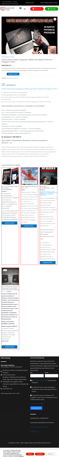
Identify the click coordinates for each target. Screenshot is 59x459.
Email (46, 372)
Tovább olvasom (29, 226)
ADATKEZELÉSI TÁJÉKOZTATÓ (39, 418)
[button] (20, 8)
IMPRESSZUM (34, 431)
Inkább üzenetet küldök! (37, 403)
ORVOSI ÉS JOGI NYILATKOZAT (39, 427)
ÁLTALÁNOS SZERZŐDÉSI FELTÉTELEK (42, 422)
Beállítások (21, 456)
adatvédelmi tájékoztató (41, 380)
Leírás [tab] (3, 85)
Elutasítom (39, 454)
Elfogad (30, 454)
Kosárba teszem (13, 74)
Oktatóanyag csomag (8, 57)
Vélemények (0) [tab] (10, 85)
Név (31, 372)
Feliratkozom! (36, 408)
